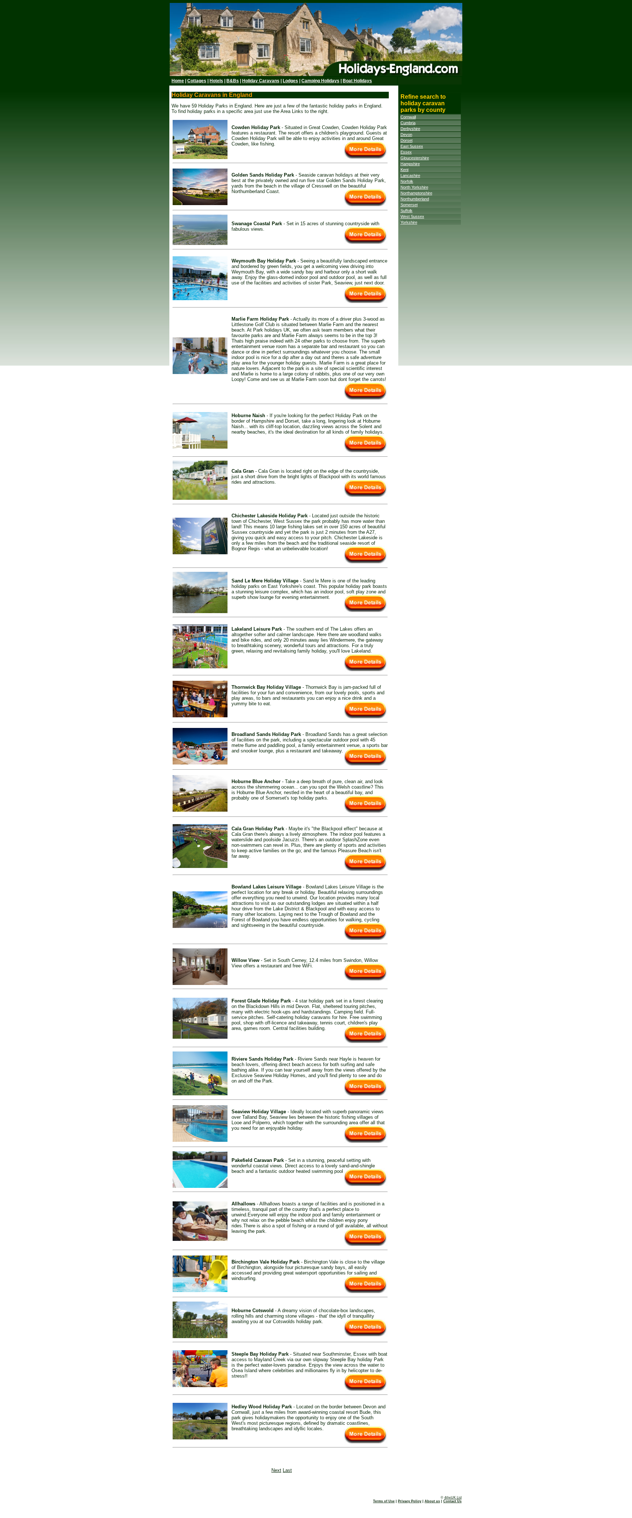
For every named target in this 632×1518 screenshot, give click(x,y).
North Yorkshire (414, 187)
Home (178, 80)
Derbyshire (410, 128)
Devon (406, 134)
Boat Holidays (357, 80)
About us (432, 1501)
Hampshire (410, 164)
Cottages (196, 80)
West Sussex (412, 216)
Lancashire (410, 175)
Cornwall (408, 117)
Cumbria (407, 123)
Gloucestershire (414, 158)
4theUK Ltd (453, 1497)
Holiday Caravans (260, 80)
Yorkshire (408, 222)
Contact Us (452, 1501)
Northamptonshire (416, 193)
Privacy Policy (409, 1501)
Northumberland (414, 199)
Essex (406, 152)
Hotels (216, 80)
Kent (404, 169)
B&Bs (232, 80)
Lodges (290, 80)
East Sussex (411, 146)
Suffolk (406, 210)
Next (276, 1470)
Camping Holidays (320, 80)
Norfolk (406, 181)
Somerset (409, 205)
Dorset (406, 140)
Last (287, 1470)
